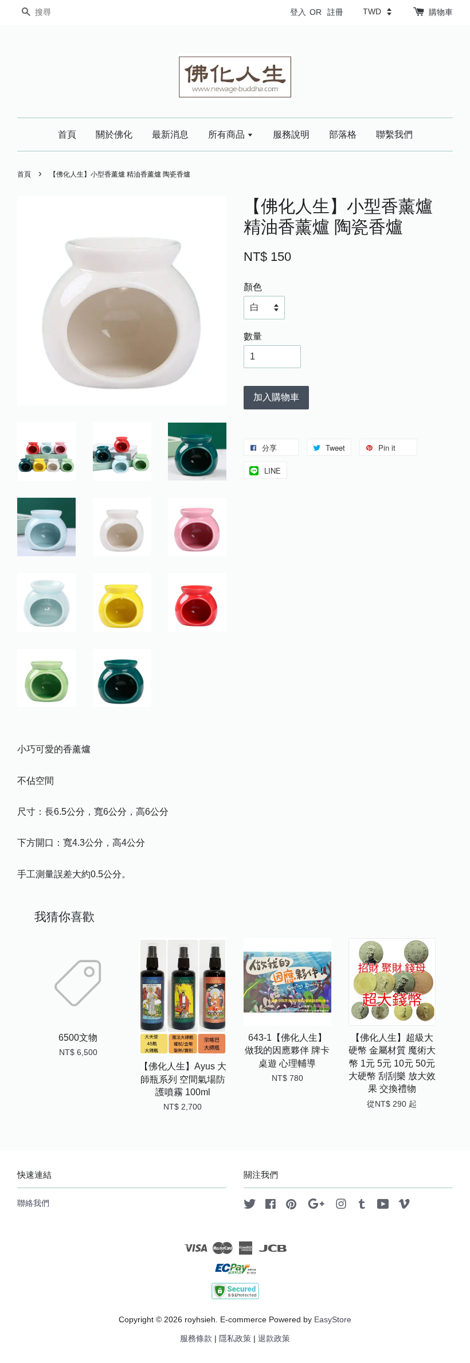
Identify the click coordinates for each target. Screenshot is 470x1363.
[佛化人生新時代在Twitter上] (250, 1206)
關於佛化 (114, 134)
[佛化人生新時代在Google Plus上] (316, 1206)
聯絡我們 (33, 1203)
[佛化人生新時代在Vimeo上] (404, 1206)
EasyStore (332, 1319)
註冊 (335, 12)
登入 (298, 12)
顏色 (253, 287)
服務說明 (291, 134)
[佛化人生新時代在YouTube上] (383, 1206)
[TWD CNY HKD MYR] (377, 11)
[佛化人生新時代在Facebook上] (270, 1206)
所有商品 (227, 134)
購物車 (441, 12)
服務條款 (196, 1338)
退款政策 (274, 1338)
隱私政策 (235, 1338)
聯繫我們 (394, 134)
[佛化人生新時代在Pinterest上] (291, 1206)
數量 (253, 336)
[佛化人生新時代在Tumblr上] (362, 1206)
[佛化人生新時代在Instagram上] (341, 1206)
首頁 (67, 134)
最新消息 (170, 134)
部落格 (343, 134)
